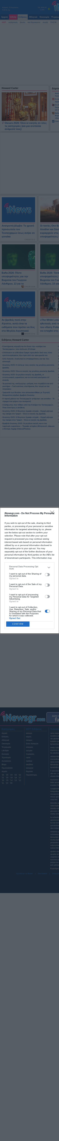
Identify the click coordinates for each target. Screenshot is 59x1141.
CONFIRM (17, 624)
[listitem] (29, 567)
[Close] (53, 513)
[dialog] (29, 571)
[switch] (47, 574)
